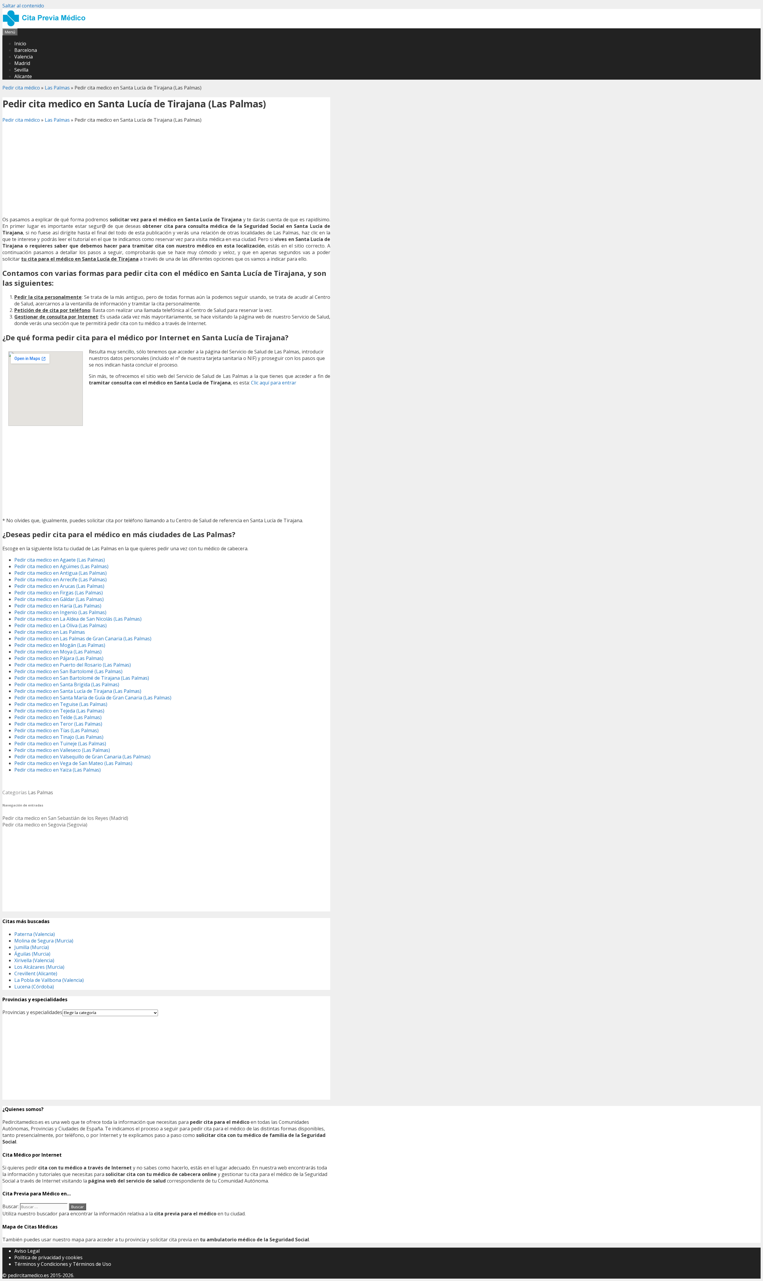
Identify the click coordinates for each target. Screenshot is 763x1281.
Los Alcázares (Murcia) (39, 967)
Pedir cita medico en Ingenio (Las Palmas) (60, 612)
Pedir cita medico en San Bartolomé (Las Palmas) (68, 671)
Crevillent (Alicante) (35, 973)
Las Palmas (57, 87)
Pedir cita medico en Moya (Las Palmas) (58, 651)
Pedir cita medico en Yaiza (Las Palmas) (57, 770)
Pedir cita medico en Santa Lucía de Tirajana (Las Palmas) (77, 691)
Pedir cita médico (21, 87)
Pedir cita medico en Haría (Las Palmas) (57, 605)
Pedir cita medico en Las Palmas (49, 632)
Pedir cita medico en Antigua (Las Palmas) (60, 573)
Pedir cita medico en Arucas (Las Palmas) (59, 586)
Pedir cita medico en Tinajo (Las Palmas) (58, 737)
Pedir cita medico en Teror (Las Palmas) (58, 724)
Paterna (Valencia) (34, 934)
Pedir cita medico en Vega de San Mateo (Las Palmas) (73, 763)
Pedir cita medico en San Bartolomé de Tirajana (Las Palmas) (81, 678)
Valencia (23, 56)
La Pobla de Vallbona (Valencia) (49, 980)
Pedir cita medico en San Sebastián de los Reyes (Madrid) (65, 818)
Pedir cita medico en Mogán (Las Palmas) (59, 645)
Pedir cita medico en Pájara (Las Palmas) (58, 658)
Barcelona (25, 50)
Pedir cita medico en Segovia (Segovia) (44, 824)
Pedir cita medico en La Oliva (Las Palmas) (60, 625)
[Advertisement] (166, 169)
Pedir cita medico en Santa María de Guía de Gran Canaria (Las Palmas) (92, 697)
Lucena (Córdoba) (34, 986)
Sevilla (21, 70)
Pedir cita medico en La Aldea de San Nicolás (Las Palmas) (78, 619)
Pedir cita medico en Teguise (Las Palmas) (60, 704)
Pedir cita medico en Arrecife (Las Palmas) (60, 579)
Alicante (23, 76)
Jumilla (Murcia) (31, 947)
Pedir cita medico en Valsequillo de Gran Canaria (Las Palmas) (82, 756)
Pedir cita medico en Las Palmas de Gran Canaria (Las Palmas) (82, 638)
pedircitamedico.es (28, 1275)
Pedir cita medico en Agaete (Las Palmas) (59, 560)
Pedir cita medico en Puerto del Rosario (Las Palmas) (72, 665)
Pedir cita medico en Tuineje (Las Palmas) (60, 743)
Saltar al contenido (23, 5)
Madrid (22, 63)
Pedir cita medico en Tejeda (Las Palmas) (59, 710)
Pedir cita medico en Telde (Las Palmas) (58, 717)
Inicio (20, 43)
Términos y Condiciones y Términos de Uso (62, 1264)
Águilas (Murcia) (32, 954)
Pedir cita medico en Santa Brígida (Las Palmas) (66, 684)
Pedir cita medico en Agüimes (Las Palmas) (61, 566)
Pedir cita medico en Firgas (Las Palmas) (58, 592)
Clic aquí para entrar (273, 382)
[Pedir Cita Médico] (46, 25)
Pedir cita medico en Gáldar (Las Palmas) (59, 599)
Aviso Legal (27, 1251)
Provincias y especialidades (32, 1012)
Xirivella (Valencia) (34, 960)
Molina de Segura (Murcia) (43, 940)
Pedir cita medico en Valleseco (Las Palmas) (62, 750)
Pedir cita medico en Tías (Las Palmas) (56, 730)
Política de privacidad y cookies (48, 1257)
